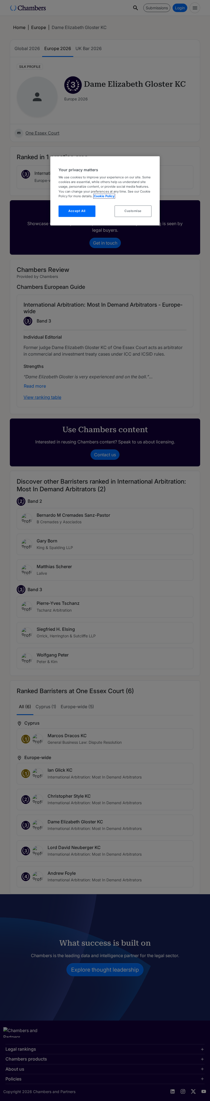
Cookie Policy (104, 196)
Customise (133, 211)
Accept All (77, 211)
